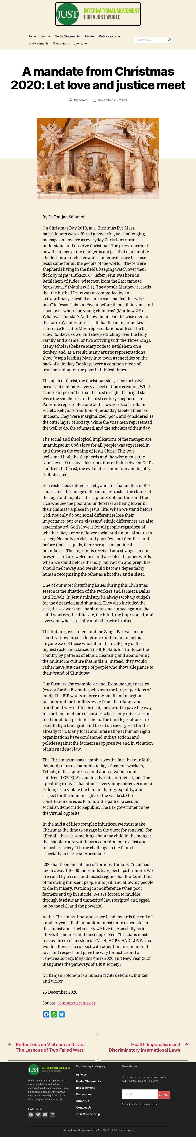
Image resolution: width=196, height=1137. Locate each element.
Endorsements (38, 43)
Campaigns (61, 43)
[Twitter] (38, 1115)
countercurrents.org (76, 1003)
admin (83, 100)
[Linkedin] (52, 1115)
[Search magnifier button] (169, 40)
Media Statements (67, 36)
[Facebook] (30, 1115)
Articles (89, 36)
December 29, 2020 (112, 100)
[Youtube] (45, 1115)
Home (32, 36)
